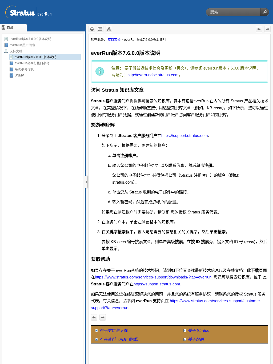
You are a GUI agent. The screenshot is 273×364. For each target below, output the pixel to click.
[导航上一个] (259, 29)
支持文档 (16, 51)
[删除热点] (109, 29)
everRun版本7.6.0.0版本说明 (30, 39)
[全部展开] (100, 29)
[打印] (92, 29)
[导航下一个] (267, 29)
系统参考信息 (24, 69)
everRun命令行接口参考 (32, 63)
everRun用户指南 (22, 45)
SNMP (19, 75)
